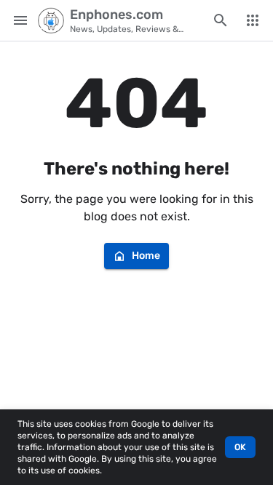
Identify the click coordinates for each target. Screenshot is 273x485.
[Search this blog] (220, 20)
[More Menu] (252, 20)
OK (240, 447)
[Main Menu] (20, 20)
